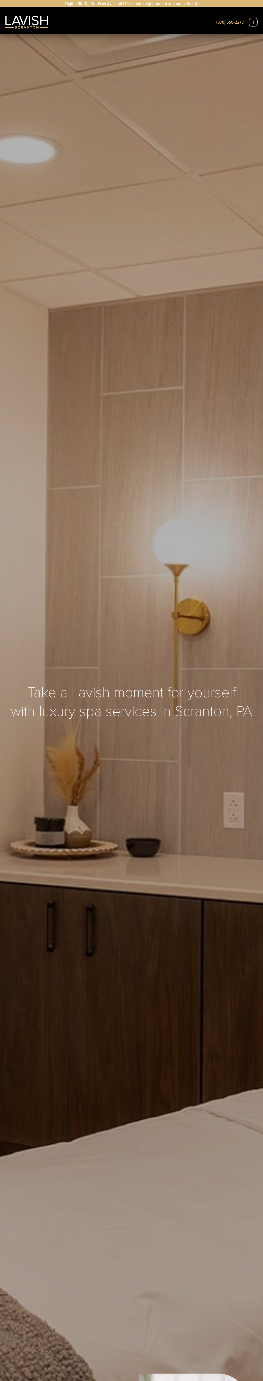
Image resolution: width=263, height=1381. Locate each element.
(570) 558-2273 (230, 22)
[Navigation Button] (253, 22)
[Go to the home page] (26, 22)
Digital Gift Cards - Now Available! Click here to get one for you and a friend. (131, 3)
